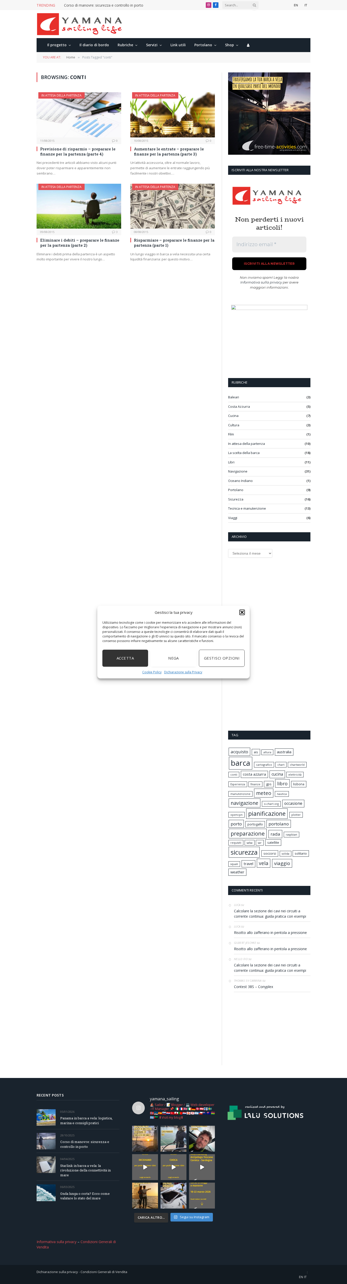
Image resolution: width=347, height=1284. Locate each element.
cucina (277, 774)
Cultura (233, 425)
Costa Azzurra (239, 406)
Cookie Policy (152, 672)
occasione (293, 803)
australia (284, 751)
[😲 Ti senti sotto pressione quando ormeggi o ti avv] (202, 1196)
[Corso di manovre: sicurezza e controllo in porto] (46, 1141)
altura (267, 752)
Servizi (151, 44)
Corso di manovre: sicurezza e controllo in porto (103, 5)
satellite (273, 842)
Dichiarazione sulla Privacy (183, 672)
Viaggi (232, 517)
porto (236, 824)
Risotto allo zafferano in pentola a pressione (270, 932)
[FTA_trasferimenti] (269, 153)
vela (263, 863)
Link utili (178, 44)
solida (285, 853)
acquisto (239, 752)
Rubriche (125, 44)
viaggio (282, 863)
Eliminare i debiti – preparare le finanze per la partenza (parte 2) (79, 243)
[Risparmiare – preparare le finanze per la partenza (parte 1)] (172, 206)
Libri (231, 462)
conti (233, 774)
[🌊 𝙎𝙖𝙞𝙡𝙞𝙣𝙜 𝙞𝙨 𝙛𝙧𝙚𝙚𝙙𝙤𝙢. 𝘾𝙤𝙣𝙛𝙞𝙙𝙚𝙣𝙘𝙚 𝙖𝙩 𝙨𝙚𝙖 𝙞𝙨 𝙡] (202, 1139)
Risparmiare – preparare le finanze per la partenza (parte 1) (174, 243)
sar (260, 842)
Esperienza (237, 784)
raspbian (291, 834)
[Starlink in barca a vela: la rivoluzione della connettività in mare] (46, 1164)
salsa (250, 842)
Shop (229, 44)
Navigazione (237, 471)
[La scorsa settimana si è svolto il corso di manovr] (173, 1139)
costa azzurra (254, 774)
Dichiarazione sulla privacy (57, 1272)
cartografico (264, 764)
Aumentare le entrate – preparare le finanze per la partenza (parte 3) (169, 151)
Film (231, 434)
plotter (296, 815)
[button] (242, 612)
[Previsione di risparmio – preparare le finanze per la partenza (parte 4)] (79, 114)
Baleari (233, 397)
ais (256, 752)
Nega (173, 658)
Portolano (203, 44)
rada (275, 834)
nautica (282, 794)
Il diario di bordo (94, 44)
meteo (263, 793)
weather (237, 872)
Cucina (233, 415)
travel (248, 863)
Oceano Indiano (240, 480)
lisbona (298, 784)
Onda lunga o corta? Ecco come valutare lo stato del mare (85, 1196)
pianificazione (267, 813)
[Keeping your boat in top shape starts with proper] (173, 1196)
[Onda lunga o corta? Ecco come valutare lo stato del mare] (46, 1192)
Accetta (125, 658)
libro (282, 783)
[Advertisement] (266, 643)
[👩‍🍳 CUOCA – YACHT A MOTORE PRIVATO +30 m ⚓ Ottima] (173, 1167)
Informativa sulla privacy (261, 282)
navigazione (244, 803)
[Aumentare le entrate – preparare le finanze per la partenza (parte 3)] (172, 114)
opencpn (236, 815)
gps (269, 784)
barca (240, 763)
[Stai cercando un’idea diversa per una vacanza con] (145, 1139)
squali (234, 864)
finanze (255, 784)
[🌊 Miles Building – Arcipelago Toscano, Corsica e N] (202, 1167)
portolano (279, 824)
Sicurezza (235, 499)
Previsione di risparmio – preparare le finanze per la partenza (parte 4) (77, 151)
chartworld (297, 764)
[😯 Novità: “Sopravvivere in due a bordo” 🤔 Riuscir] (145, 1196)
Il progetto (57, 44)
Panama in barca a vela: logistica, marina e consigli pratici (86, 1120)
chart (281, 764)
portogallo (255, 824)
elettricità (295, 774)
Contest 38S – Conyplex (253, 986)
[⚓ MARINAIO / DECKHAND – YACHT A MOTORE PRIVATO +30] (145, 1167)
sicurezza (244, 852)
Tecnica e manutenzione (247, 508)
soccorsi (269, 853)
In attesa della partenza (61, 95)
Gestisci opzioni (222, 658)
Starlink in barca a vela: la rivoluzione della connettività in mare (85, 1170)
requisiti (235, 842)
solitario (301, 853)
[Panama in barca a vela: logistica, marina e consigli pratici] (46, 1117)
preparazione (248, 833)
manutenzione (240, 794)
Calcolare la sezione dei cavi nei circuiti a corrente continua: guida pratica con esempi (270, 914)
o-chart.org (271, 804)
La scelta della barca (244, 452)
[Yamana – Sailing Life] (82, 24)
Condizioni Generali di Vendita (104, 1272)
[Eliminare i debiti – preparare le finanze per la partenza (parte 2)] (79, 206)
